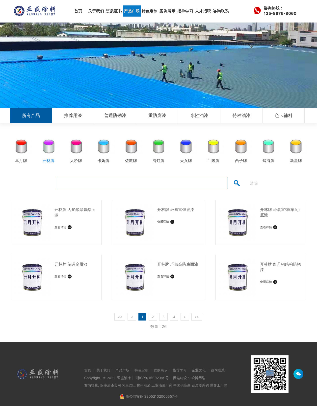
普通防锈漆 (115, 115)
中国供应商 (182, 385)
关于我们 (96, 10)
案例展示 (167, 10)
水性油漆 (199, 115)
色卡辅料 (283, 115)
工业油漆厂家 (162, 385)
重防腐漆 (157, 115)
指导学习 (185, 10)
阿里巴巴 (129, 385)
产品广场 (132, 10)
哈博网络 (198, 378)
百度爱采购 (200, 385)
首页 (78, 10)
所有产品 (31, 115)
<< (120, 317)
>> (197, 317)
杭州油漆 (144, 385)
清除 (254, 183)
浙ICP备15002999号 (152, 378)
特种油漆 (241, 115)
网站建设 (180, 378)
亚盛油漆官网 (110, 385)
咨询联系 (221, 10)
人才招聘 (203, 10)
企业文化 (199, 370)
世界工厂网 (218, 385)
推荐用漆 (73, 115)
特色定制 (150, 10)
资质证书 (114, 10)
